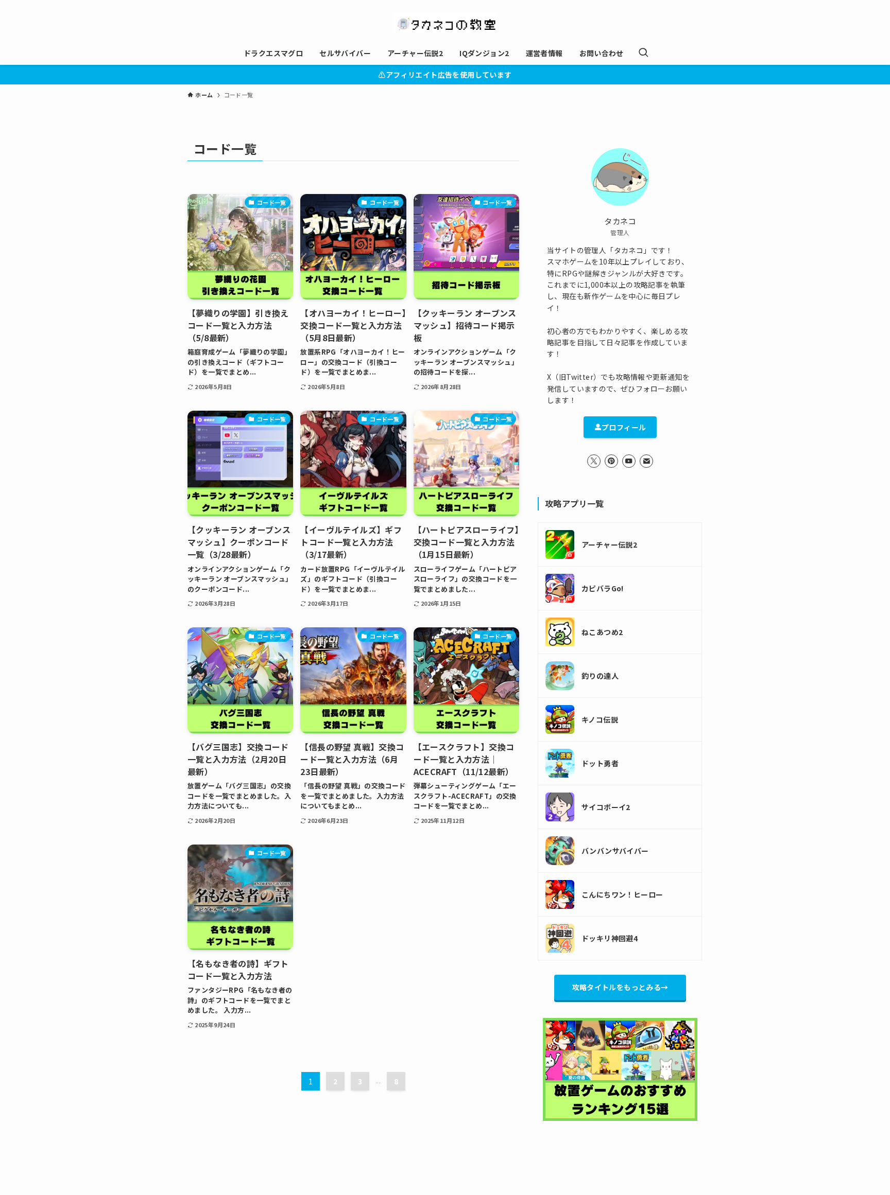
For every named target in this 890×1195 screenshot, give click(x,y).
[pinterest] (611, 461)
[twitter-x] (594, 461)
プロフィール (624, 427)
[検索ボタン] (643, 53)
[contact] (646, 461)
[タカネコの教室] (445, 22)
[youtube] (629, 461)
